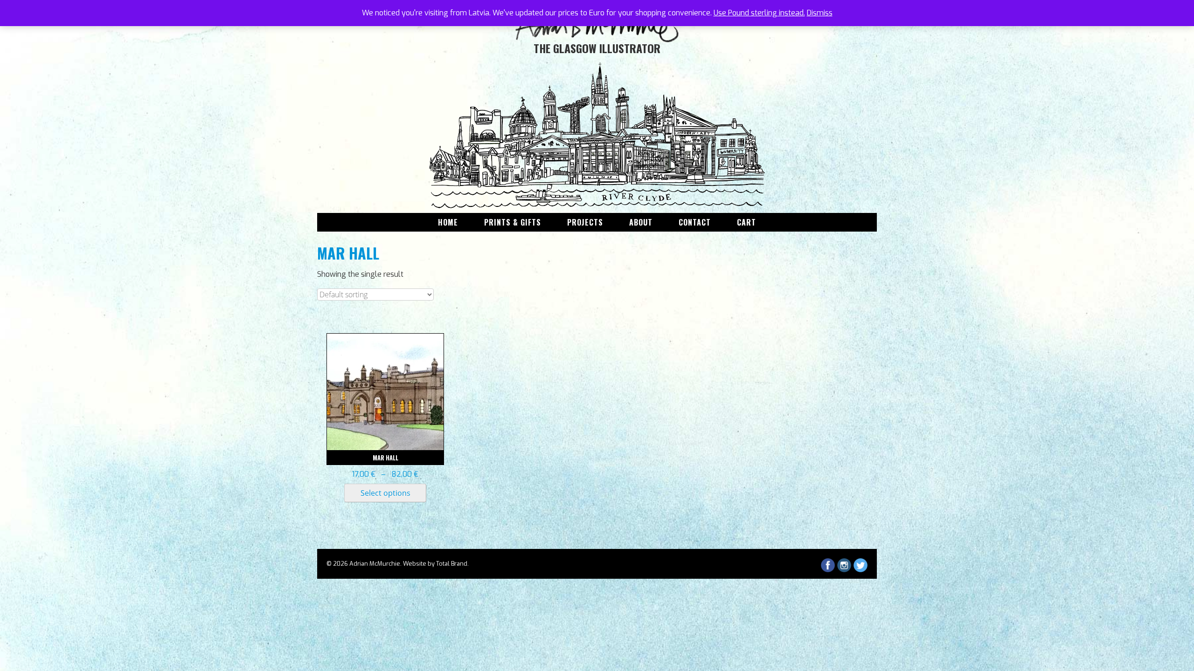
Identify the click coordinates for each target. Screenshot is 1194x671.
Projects (585, 222)
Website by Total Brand (435, 564)
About (641, 222)
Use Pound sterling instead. (759, 13)
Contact (695, 222)
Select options (385, 493)
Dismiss (820, 13)
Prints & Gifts (512, 222)
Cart (746, 222)
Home (448, 222)
